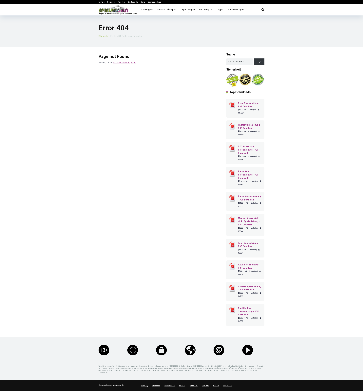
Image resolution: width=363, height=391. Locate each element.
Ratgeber (121, 2)
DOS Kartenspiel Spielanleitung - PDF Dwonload (248, 149)
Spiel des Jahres (154, 2)
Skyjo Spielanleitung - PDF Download (249, 105)
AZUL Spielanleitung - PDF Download (249, 266)
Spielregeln (147, 9)
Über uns (205, 386)
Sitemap (182, 386)
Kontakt (102, 2)
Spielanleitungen (235, 9)
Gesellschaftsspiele (167, 9)
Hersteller (111, 2)
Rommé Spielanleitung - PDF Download (249, 198)
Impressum (227, 386)
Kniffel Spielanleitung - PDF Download (249, 126)
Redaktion (194, 386)
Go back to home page (124, 62)
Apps (220, 9)
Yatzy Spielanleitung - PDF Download (249, 245)
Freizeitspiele (206, 9)
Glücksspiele (133, 2)
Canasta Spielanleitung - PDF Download (249, 288)
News (143, 2)
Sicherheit (156, 386)
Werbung (144, 386)
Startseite (103, 36)
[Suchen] (259, 61)
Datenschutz (169, 386)
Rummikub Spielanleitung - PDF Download (248, 174)
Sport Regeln (188, 9)
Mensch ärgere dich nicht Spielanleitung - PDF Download (249, 221)
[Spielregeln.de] (118, 9)
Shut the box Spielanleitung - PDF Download (248, 311)
